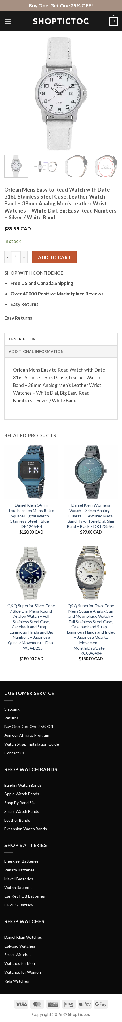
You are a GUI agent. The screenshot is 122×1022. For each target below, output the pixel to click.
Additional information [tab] (36, 351)
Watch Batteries (18, 887)
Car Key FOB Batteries (24, 896)
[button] (8, 21)
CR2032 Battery (18, 904)
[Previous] (14, 93)
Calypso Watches (19, 946)
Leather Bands (17, 820)
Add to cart (54, 257)
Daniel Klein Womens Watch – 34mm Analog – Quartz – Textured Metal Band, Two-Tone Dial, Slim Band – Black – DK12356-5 (91, 515)
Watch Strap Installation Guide (31, 744)
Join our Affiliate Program (26, 735)
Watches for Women (22, 972)
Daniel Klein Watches (23, 937)
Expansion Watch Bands (25, 828)
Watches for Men (19, 963)
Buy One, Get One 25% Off (28, 726)
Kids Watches (16, 981)
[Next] (108, 93)
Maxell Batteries (18, 878)
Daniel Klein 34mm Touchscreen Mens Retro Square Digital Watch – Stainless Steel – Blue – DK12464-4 (31, 515)
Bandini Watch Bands (23, 785)
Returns (11, 717)
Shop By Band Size (20, 802)
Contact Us (14, 752)
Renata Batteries (19, 869)
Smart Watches (17, 954)
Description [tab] (22, 339)
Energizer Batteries (21, 861)
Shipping (12, 709)
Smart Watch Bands (21, 811)
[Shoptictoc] (61, 21)
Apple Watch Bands (21, 793)
